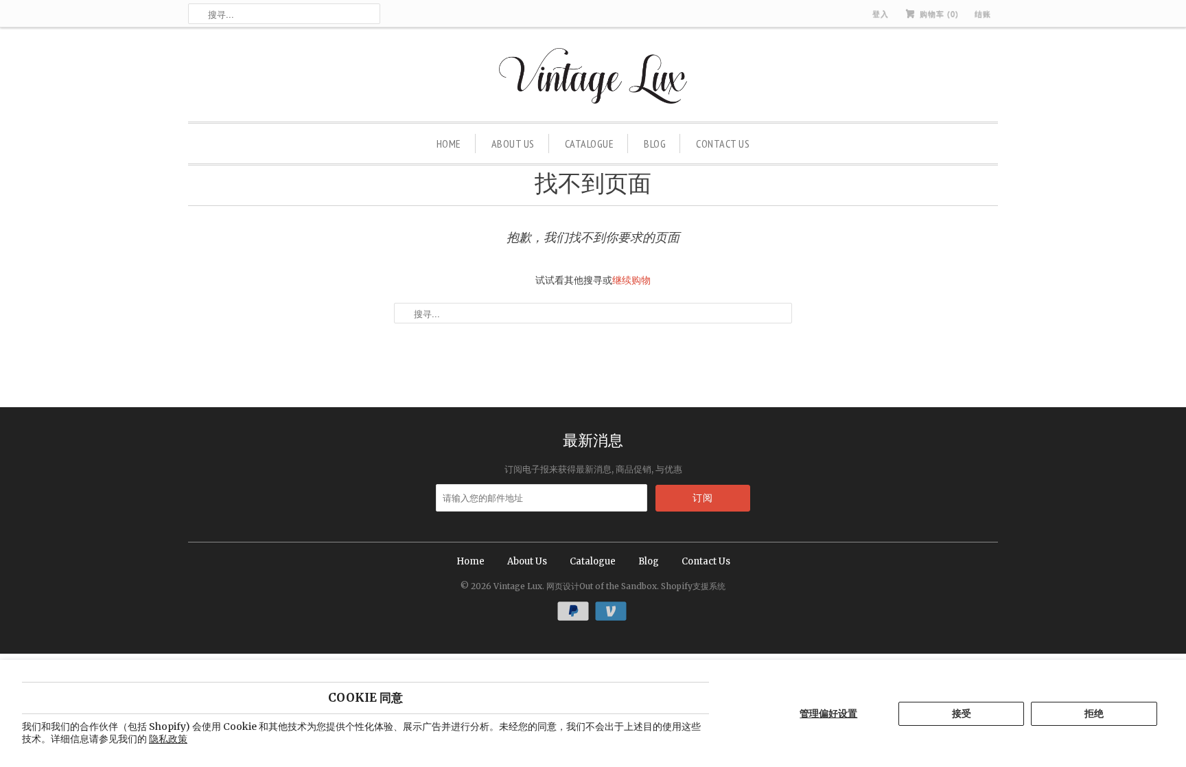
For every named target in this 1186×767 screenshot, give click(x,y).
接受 (961, 713)
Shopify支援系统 (693, 586)
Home (449, 143)
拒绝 (1094, 713)
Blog (655, 143)
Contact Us (722, 143)
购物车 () (938, 14)
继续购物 (631, 280)
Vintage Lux (517, 586)
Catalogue (589, 143)
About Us (513, 143)
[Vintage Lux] (593, 78)
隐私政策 (168, 739)
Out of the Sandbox (618, 586)
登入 (880, 14)
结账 (983, 14)
